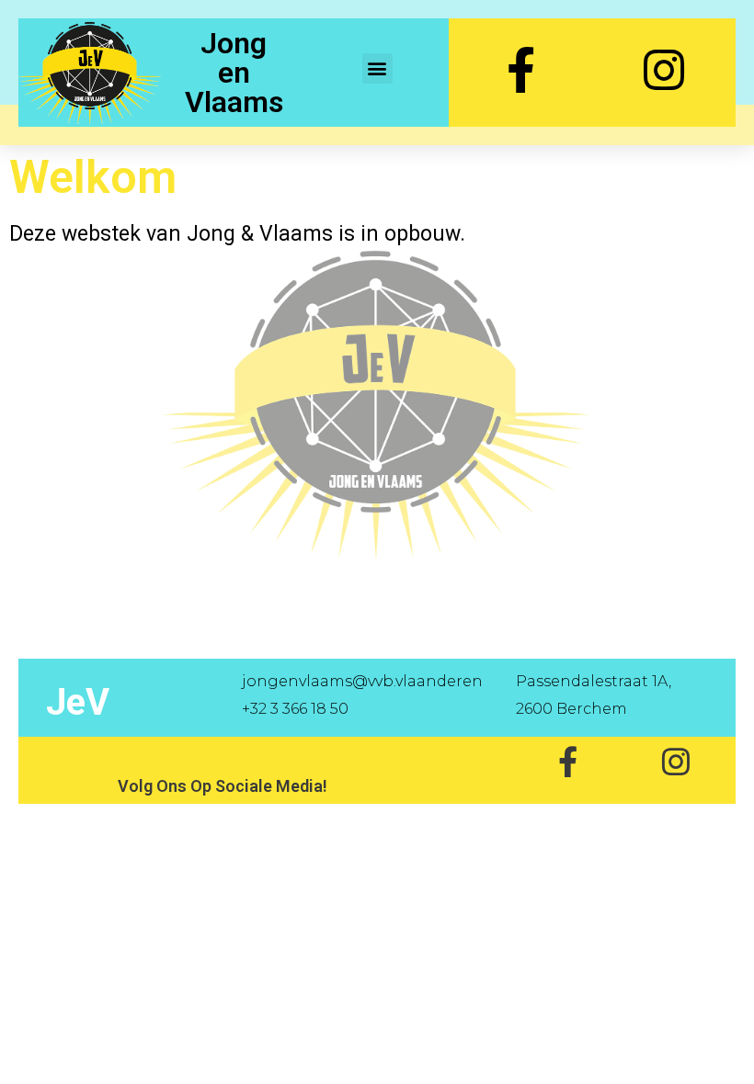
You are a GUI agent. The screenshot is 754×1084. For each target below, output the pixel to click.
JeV (77, 702)
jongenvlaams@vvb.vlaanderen (362, 681)
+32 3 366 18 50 (295, 708)
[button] (377, 68)
